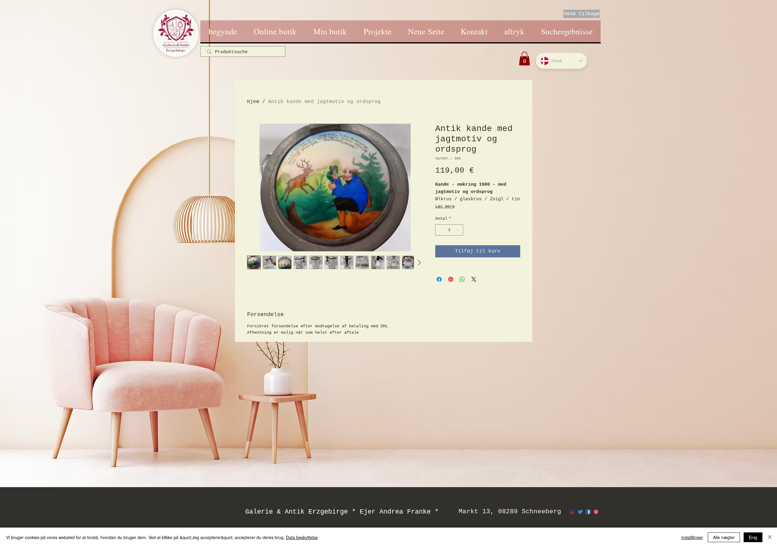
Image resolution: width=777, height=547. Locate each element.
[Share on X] (473, 279)
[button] (524, 58)
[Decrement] (440, 230)
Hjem (253, 102)
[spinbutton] (449, 230)
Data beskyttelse (302, 537)
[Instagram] (572, 511)
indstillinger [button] (692, 537)
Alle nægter (724, 537)
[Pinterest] (596, 511)
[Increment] (458, 230)
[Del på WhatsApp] (462, 279)
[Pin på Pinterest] (450, 279)
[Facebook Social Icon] (588, 511)
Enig (753, 537)
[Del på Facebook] (439, 279)
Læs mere (445, 206)
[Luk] (769, 537)
